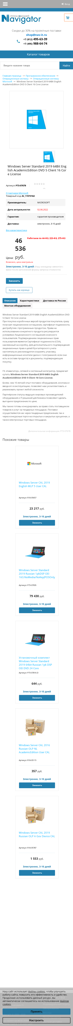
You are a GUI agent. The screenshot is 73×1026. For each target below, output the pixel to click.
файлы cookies (36, 991)
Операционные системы (16, 78)
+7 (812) (35, 39)
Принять (36, 1011)
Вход (67, 4)
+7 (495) (35, 43)
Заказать (14, 280)
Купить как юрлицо (19, 290)
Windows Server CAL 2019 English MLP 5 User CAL (34, 484)
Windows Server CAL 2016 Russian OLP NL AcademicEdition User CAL (34, 748)
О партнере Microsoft (17, 193)
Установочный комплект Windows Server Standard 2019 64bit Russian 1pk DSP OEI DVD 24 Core (35, 663)
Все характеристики (16, 230)
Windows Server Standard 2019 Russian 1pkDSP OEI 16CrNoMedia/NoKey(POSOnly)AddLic (37, 573)
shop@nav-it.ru (36, 35)
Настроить (36, 1020)
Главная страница (12, 75)
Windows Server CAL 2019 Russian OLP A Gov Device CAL (37, 834)
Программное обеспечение (40, 75)
